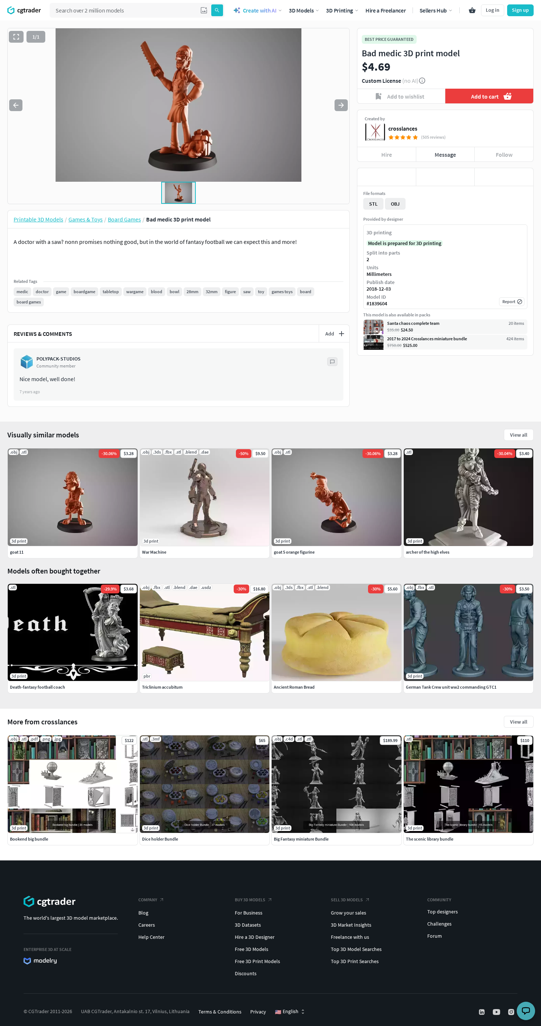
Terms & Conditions (219, 1011)
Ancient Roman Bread (294, 687)
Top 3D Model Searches (356, 949)
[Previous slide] (15, 105)
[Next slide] (341, 105)
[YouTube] (497, 1012)
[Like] (386, 177)
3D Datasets (248, 925)
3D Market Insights (351, 925)
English (286, 1011)
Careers (146, 925)
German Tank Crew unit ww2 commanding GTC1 (451, 687)
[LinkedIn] (482, 1012)
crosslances (402, 128)
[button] (204, 10)
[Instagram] (511, 1012)
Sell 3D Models (347, 899)
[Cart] (472, 10)
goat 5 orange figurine (294, 552)
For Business (248, 912)
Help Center (151, 937)
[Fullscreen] (16, 37)
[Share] (504, 177)
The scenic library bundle (429, 839)
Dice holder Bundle (160, 839)
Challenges (439, 923)
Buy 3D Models (250, 899)
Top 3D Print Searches (355, 961)
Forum (434, 936)
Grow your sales (348, 912)
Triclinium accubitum (162, 687)
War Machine (154, 552)
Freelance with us (350, 937)
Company (147, 899)
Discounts (246, 973)
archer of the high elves (427, 552)
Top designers (442, 911)
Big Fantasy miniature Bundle (301, 839)
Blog (143, 912)
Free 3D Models (251, 949)
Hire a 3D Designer (255, 937)
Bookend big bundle (29, 839)
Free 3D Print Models (257, 961)
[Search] (217, 10)
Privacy (258, 1011)
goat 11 (17, 552)
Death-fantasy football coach (37, 687)
